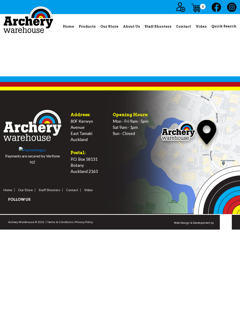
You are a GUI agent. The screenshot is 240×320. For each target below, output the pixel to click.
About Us (131, 26)
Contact (183, 26)
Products (87, 26)
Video (201, 26)
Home (68, 26)
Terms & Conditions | (60, 222)
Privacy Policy (84, 222)
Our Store (109, 26)
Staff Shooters (158, 26)
